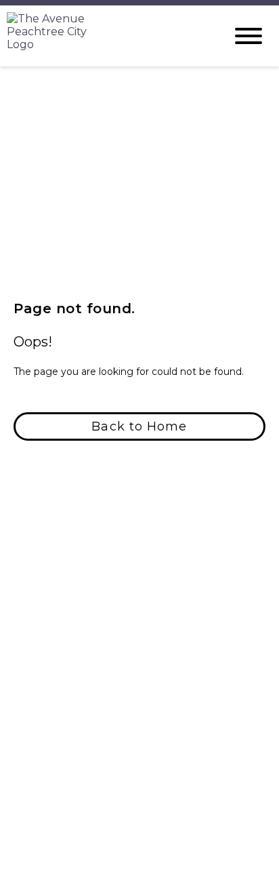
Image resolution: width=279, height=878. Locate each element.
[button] (139, 426)
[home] (106, 36)
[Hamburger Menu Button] (248, 36)
